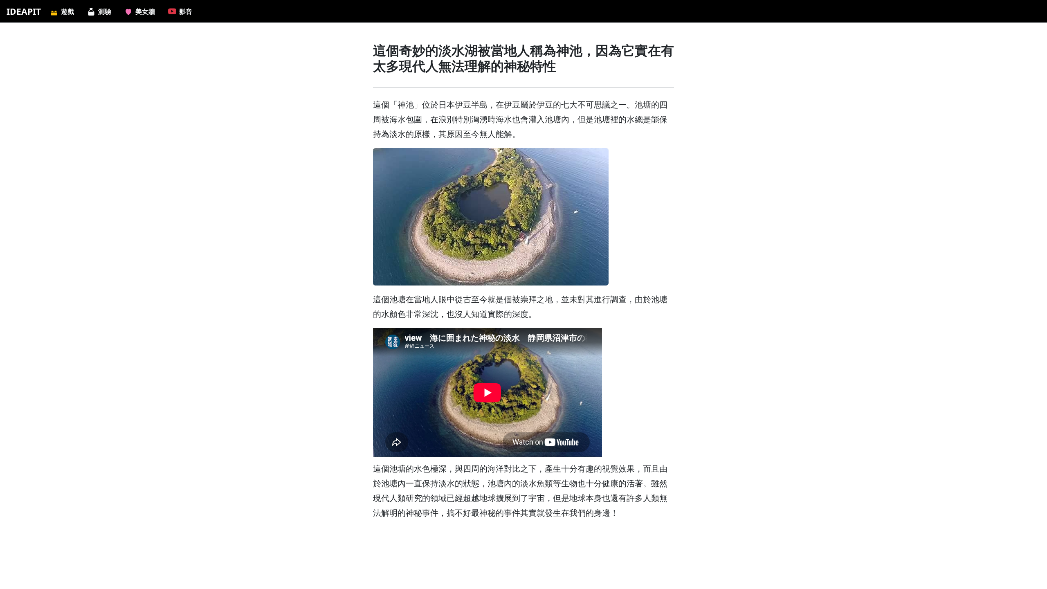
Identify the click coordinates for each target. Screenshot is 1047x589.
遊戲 (67, 11)
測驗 (104, 11)
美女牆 (145, 11)
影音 (185, 11)
